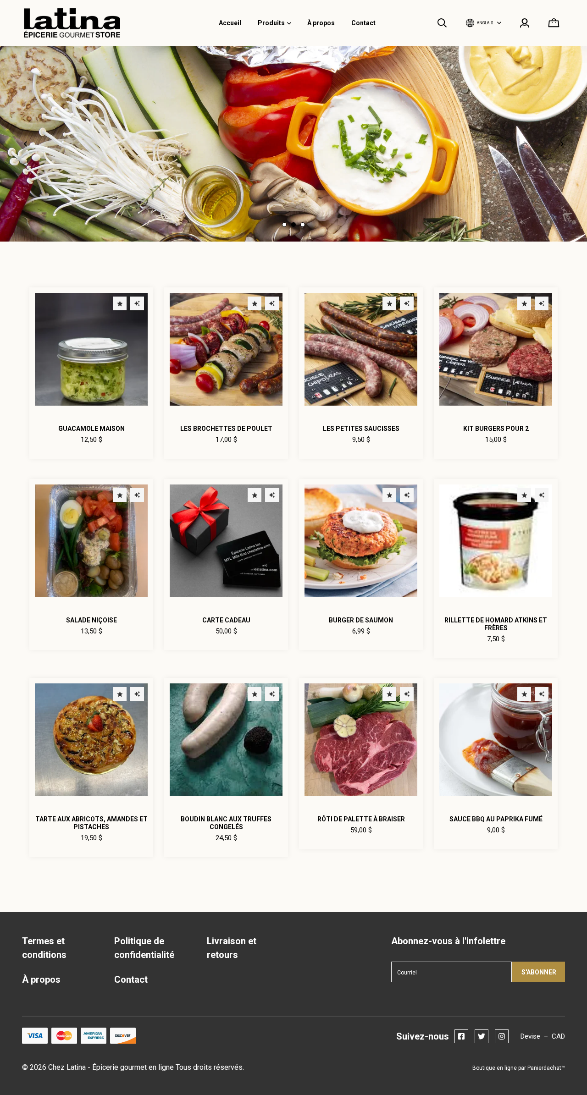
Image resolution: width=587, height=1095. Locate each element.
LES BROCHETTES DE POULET (226, 428)
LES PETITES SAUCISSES (361, 428)
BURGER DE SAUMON (361, 620)
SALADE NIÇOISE (91, 620)
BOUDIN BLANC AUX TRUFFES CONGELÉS (226, 823)
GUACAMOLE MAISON (91, 428)
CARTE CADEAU (226, 620)
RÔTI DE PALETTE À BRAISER (361, 819)
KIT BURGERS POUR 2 (496, 428)
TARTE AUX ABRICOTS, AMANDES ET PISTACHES (91, 823)
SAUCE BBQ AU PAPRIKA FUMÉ (496, 819)
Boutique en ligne (494, 1068)
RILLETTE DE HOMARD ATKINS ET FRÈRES (495, 624)
